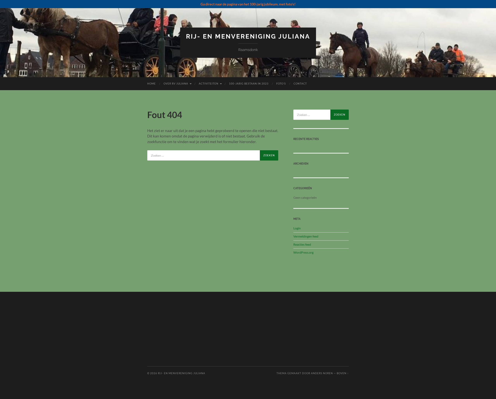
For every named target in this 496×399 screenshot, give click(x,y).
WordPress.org (303, 252)
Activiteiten (208, 83)
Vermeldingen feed (305, 236)
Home (151, 83)
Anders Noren (322, 373)
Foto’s (281, 83)
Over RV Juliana (176, 83)
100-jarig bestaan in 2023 (249, 83)
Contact (300, 83)
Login (297, 228)
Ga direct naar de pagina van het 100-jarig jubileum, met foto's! (248, 4)
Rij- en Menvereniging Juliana (248, 36)
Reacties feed (302, 244)
